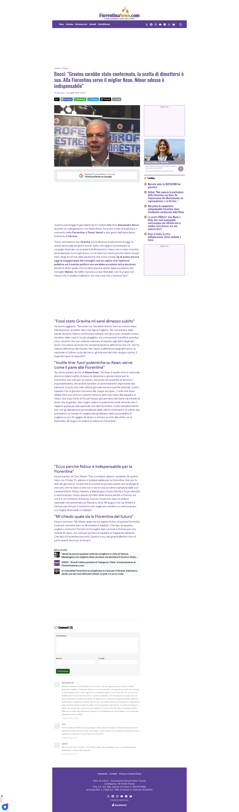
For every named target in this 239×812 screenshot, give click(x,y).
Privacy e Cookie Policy (130, 774)
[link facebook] (151, 24)
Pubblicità (102, 774)
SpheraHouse (124, 800)
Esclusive (69, 24)
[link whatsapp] (169, 24)
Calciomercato (81, 24)
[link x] (147, 24)
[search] (180, 24)
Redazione (60, 92)
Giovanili (92, 24)
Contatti (113, 774)
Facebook (67, 99)
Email (118, 99)
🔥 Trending (149, 178)
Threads (106, 99)
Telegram (94, 99)
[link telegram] (164, 24)
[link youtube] (160, 24)
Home (61, 24)
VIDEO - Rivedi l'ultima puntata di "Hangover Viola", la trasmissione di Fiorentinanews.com (99, 564)
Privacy (1, 800)
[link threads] (173, 24)
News (65, 68)
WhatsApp (81, 99)
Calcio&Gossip (104, 24)
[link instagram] (155, 24)
